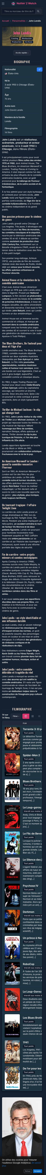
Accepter (37, 1171)
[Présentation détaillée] (25, 716)
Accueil (5, 21)
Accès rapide (21, 53)
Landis (8, 121)
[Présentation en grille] (32, 716)
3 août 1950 (10, 84)
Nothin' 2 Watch (26, 3)
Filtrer (15, 716)
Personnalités (18, 21)
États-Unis (13, 73)
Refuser (28, 1171)
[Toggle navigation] (3, 4)
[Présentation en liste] (39, 716)
